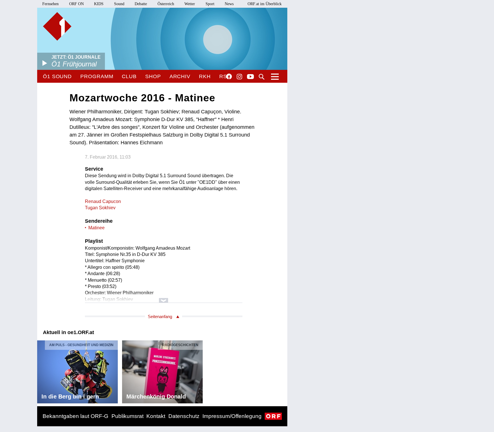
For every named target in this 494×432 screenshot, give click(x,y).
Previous (41, 370)
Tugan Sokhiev (100, 207)
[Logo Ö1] (57, 26)
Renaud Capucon (103, 201)
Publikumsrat (127, 416)
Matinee (96, 227)
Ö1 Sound (57, 76)
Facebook (229, 76)
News (229, 4)
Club (129, 76)
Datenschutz (184, 416)
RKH (205, 76)
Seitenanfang (160, 316)
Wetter (189, 4)
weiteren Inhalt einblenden (163, 297)
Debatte (141, 4)
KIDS (98, 4)
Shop (153, 76)
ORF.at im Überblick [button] (265, 4)
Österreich (166, 4)
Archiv (180, 76)
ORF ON (76, 4)
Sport (210, 4)
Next (282, 370)
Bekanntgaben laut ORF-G (75, 416)
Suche (261, 77)
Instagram (239, 77)
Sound (119, 4)
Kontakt (155, 416)
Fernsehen (50, 4)
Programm (96, 76)
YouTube (250, 77)
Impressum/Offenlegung (232, 416)
